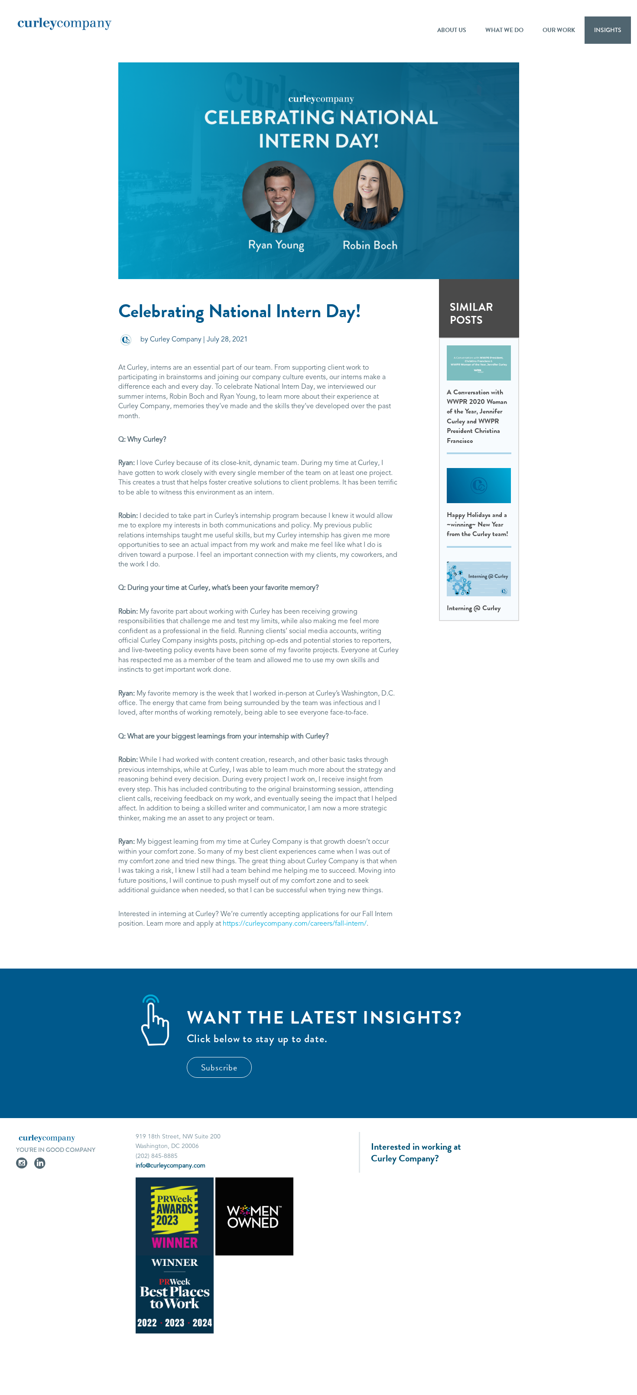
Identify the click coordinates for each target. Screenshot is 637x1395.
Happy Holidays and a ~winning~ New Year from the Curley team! (477, 525)
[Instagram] (21, 1165)
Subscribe (219, 1067)
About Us (451, 30)
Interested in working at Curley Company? (416, 1152)
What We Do (504, 30)
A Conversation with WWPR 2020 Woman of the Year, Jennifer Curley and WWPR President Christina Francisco (477, 416)
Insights (607, 30)
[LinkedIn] (40, 1165)
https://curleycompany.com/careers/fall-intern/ (295, 923)
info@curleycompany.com (170, 1166)
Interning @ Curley (473, 608)
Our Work (559, 30)
